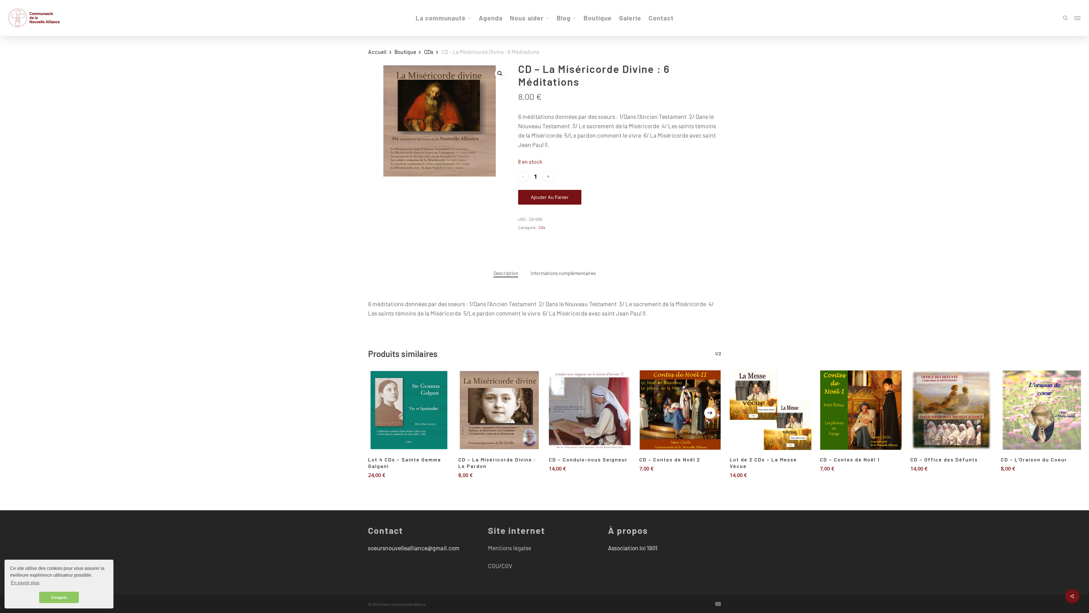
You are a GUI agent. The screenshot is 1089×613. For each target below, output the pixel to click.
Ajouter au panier (550, 197)
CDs (428, 52)
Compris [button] (59, 597)
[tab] (506, 273)
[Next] (710, 413)
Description (505, 273)
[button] (500, 73)
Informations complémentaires (563, 273)
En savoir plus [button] (25, 582)
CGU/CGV (500, 565)
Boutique (405, 52)
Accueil (377, 52)
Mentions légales (509, 547)
